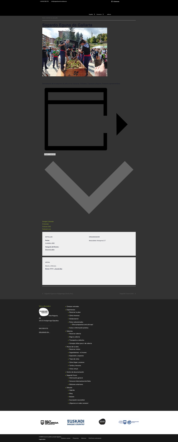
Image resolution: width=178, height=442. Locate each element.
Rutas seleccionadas (76, 322)
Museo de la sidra (73, 347)
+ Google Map (58, 269)
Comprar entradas (73, 306)
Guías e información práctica (78, 328)
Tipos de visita (74, 359)
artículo (109, 14)
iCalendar (45, 224)
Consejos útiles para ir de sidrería (80, 343)
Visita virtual (73, 369)
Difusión (69, 388)
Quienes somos (65, 438)
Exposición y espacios (76, 356)
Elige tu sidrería (74, 337)
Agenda (72, 390)
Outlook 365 (46, 227)
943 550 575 (43, 328)
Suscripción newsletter (77, 400)
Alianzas (83, 438)
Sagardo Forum (72, 375)
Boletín (71, 397)
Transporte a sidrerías (76, 340)
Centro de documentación (75, 372)
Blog (70, 393)
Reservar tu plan (75, 312)
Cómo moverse (74, 316)
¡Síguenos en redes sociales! (78, 403)
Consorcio (99, 14)
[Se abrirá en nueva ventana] (50, 332)
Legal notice (42, 439)
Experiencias (71, 310)
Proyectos (76, 438)
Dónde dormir (74, 319)
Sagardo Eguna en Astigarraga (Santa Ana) (58, 293)
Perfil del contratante (95, 438)
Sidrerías (70, 331)
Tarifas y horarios (75, 366)
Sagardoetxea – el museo (77, 352)
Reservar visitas (74, 349)
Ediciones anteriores (76, 384)
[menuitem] (92, 15)
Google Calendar (48, 221)
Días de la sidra (49, 249)
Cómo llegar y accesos (76, 362)
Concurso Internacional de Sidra (80, 381)
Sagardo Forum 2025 (127, 293)
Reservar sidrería (75, 334)
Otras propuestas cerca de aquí (82, 325)
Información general (76, 378)
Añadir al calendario (49, 154)
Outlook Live (46, 229)
